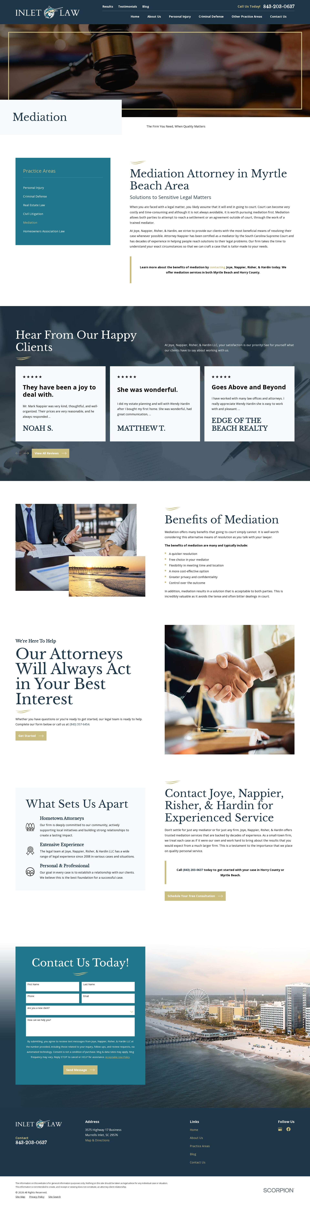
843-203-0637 (278, 6)
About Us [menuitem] (154, 16)
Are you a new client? (38, 1008)
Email (86, 996)
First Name (33, 984)
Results (107, 6)
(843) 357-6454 (79, 724)
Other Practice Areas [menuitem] (247, 16)
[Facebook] (288, 1129)
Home (194, 1130)
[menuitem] (63, 187)
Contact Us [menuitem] (278, 16)
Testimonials (127, 6)
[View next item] (26, 453)
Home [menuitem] (135, 16)
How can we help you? (39, 1020)
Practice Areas (200, 1146)
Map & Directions (97, 1140)
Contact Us (197, 1162)
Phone (30, 996)
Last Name (89, 984)
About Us (196, 1138)
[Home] (48, 12)
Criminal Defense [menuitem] (211, 16)
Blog (145, 6)
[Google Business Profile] (280, 1129)
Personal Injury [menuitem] (180, 16)
